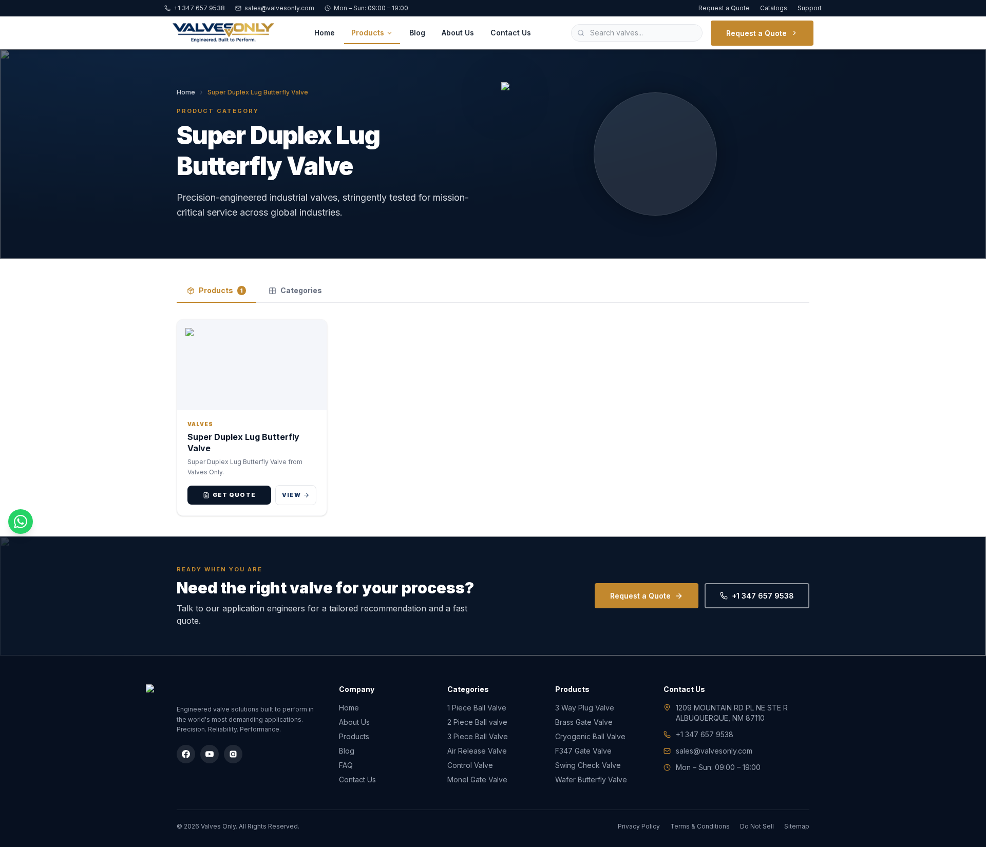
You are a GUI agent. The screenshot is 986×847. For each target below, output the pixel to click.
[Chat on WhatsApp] (20, 521)
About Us (458, 32)
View (291, 494)
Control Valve (470, 765)
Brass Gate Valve (584, 722)
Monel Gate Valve (477, 779)
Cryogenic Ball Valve (590, 736)
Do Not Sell (757, 826)
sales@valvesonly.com (279, 8)
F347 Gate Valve (583, 750)
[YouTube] (209, 754)
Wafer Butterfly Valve (591, 779)
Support (810, 8)
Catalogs (773, 8)
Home (324, 32)
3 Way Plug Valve (584, 707)
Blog (417, 32)
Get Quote (234, 494)
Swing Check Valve (588, 765)
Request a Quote (724, 8)
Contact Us (510, 32)
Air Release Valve (477, 750)
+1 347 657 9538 (199, 8)
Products (367, 32)
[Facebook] (186, 754)
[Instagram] (233, 754)
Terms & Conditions (700, 826)
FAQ (346, 765)
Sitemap (796, 826)
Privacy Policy (639, 826)
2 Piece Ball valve (477, 722)
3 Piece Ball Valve (477, 736)
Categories (301, 290)
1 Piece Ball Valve (476, 707)
